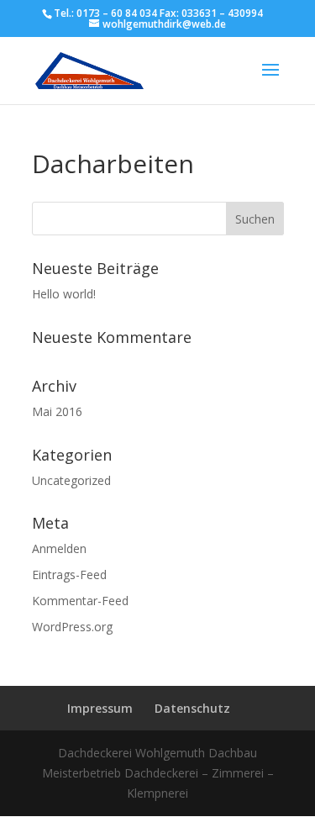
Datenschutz (192, 708)
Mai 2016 (57, 411)
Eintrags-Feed (69, 574)
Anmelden (59, 548)
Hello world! (64, 294)
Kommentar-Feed (80, 601)
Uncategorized (71, 480)
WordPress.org (72, 627)
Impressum (100, 708)
